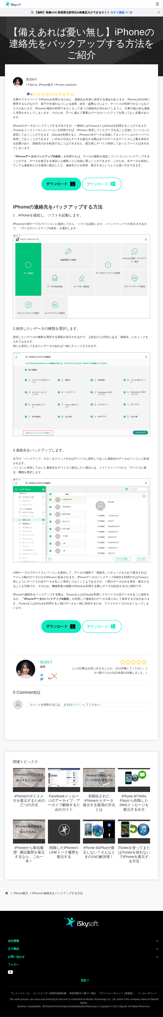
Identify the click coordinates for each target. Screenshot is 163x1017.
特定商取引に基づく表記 (83, 993)
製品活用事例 (12, 21)
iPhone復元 (46, 84)
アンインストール (20, 993)
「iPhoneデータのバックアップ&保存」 (38, 156)
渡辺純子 (31, 79)
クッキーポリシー (147, 993)
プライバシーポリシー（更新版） (117, 993)
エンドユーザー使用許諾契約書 (49, 993)
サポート (9, 40)
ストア (8, 31)
